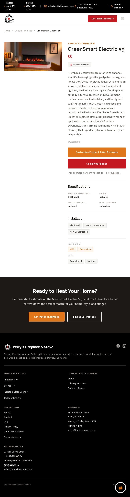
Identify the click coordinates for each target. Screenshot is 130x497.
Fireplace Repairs (76, 388)
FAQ (6, 422)
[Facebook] (118, 346)
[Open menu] (122, 18)
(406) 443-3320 (11, 465)
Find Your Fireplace (84, 317)
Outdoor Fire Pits (12, 398)
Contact (8, 417)
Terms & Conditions (14, 431)
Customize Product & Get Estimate (97, 152)
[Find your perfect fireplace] (120, 487)
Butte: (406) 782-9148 (11, 6)
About (7, 412)
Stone (71, 378)
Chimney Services (77, 383)
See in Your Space (96, 164)
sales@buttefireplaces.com (61, 6)
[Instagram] (124, 346)
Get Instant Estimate (102, 18)
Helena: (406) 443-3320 (31, 6)
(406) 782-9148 (75, 426)
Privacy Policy (11, 426)
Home (7, 30)
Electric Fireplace (23, 30)
